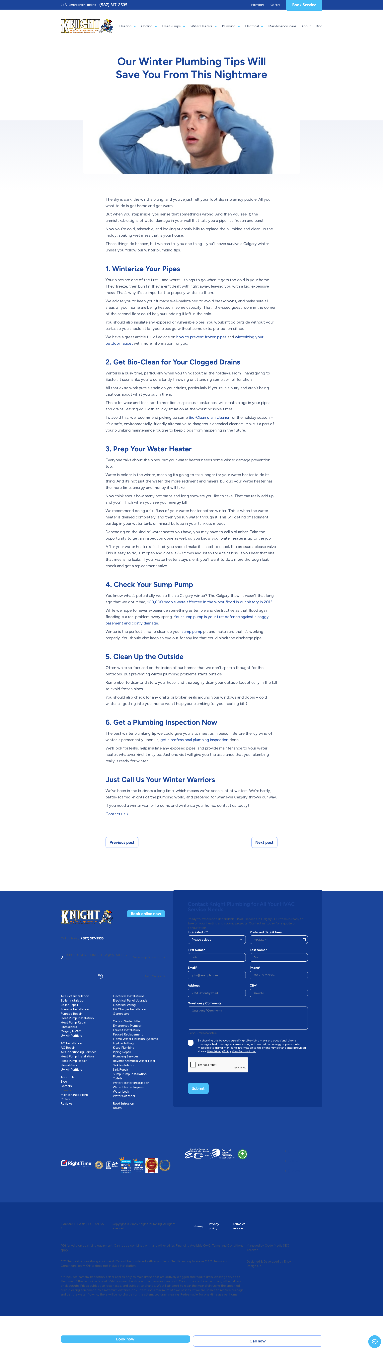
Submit (198, 1088)
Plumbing (228, 26)
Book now (125, 1339)
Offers (275, 5)
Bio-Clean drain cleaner (209, 417)
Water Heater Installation (131, 1083)
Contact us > (117, 813)
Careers (66, 1086)
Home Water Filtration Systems (135, 1039)
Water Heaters (201, 26)
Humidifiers (69, 1027)
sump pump (192, 631)
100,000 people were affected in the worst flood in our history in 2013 (209, 602)
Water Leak (121, 1091)
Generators (121, 1014)
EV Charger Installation (129, 1009)
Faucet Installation (126, 1030)
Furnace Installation (75, 1009)
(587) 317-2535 (113, 4)
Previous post (122, 842)
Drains (117, 1108)
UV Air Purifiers (71, 1035)
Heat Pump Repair (74, 1022)
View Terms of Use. (244, 1051)
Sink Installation (124, 1065)
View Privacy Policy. (219, 1051)
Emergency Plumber (127, 1025)
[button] (243, 1154)
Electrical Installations (128, 996)
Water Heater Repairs (128, 1087)
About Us (67, 1077)
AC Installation (71, 1043)
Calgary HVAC (71, 1031)
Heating (125, 26)
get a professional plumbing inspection (194, 739)
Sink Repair (120, 1069)
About (306, 26)
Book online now (146, 913)
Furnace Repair (71, 1014)
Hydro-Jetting (123, 1043)
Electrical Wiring (124, 1005)
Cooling (147, 26)
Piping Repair (122, 1052)
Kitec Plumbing (123, 1047)
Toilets (118, 1078)
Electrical (252, 26)
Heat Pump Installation (77, 1018)
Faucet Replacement (128, 1034)
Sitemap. (199, 1226)
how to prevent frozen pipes (201, 337)
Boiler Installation (73, 1000)
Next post (264, 842)
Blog (319, 26)
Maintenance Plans (282, 26)
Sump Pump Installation (130, 1074)
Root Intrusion (123, 1103)
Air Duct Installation (75, 996)
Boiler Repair (69, 1005)
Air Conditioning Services (79, 1052)
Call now (258, 1341)
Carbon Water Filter (127, 1021)
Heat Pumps (171, 26)
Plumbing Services (126, 1056)
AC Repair (68, 1047)
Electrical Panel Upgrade (130, 1000)
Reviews (67, 1103)
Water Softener (124, 1096)
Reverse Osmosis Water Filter (134, 1061)
